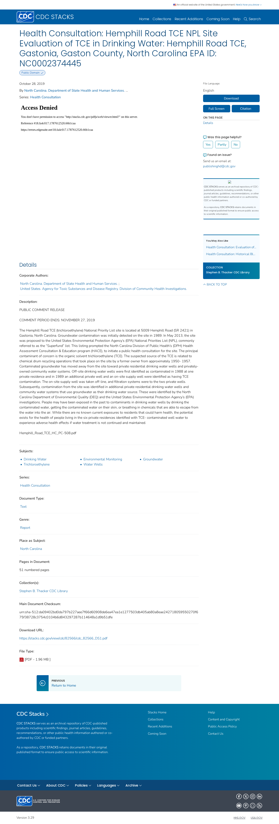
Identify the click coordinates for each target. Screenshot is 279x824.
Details (208, 123)
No (236, 144)
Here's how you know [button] (248, 4)
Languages (106, 785)
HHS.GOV (239, 818)
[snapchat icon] (253, 806)
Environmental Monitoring (103, 459)
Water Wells (93, 464)
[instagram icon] (253, 796)
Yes (208, 144)
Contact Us (215, 733)
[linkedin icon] (259, 796)
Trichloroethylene (37, 464)
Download (231, 98)
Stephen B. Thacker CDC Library (43, 591)
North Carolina (31, 548)
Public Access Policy (222, 726)
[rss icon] (259, 806)
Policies (81, 785)
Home (144, 19)
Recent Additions (189, 19)
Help (236, 19)
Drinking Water (35, 459)
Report (25, 527)
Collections (162, 19)
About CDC (55, 785)
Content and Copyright (224, 719)
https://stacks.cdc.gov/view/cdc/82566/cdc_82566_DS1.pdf (63, 638)
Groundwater (153, 459)
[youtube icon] (239, 806)
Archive (131, 785)
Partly (222, 144)
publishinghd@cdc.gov (219, 166)
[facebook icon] (239, 796)
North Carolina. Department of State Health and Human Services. (74, 90)
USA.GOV (256, 818)
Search (255, 19)
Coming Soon (217, 19)
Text (23, 506)
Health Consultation (45, 97)
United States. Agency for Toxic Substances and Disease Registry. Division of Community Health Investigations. (103, 288)
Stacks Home (157, 712)
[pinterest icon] (246, 806)
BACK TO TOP (217, 284)
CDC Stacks (31, 714)
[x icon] (246, 796)
